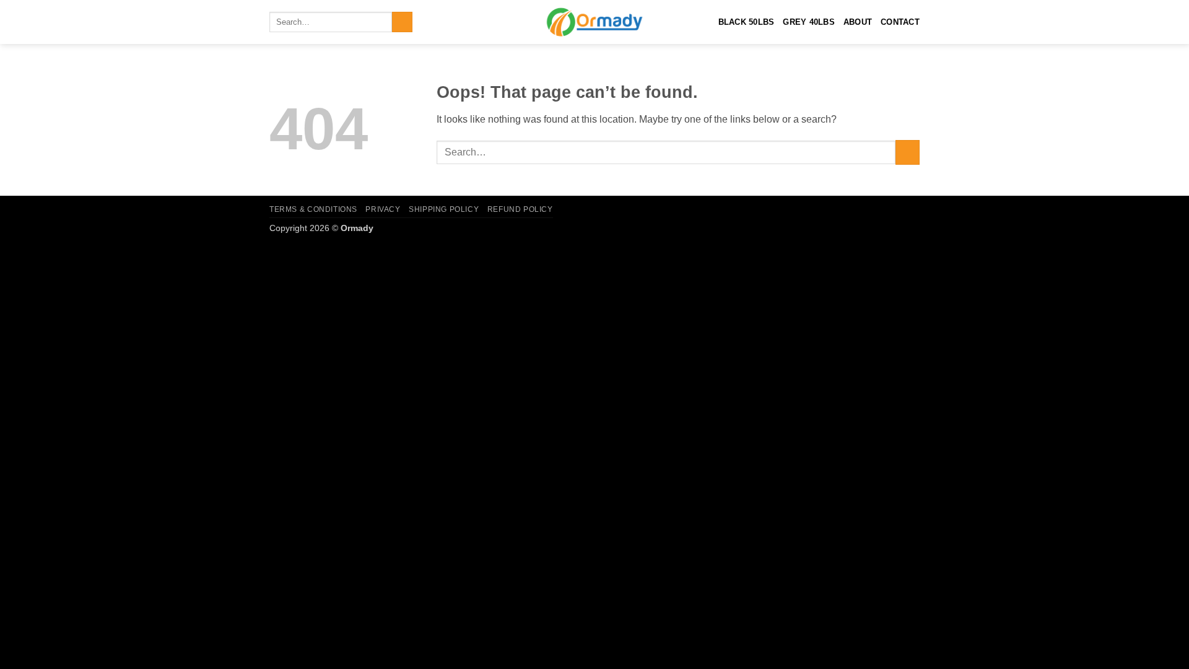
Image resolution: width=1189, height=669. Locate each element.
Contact (900, 22)
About (857, 22)
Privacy (382, 209)
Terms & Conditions (313, 209)
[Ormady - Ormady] (594, 22)
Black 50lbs (746, 22)
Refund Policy (520, 209)
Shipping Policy (444, 209)
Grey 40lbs (809, 22)
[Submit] (402, 22)
